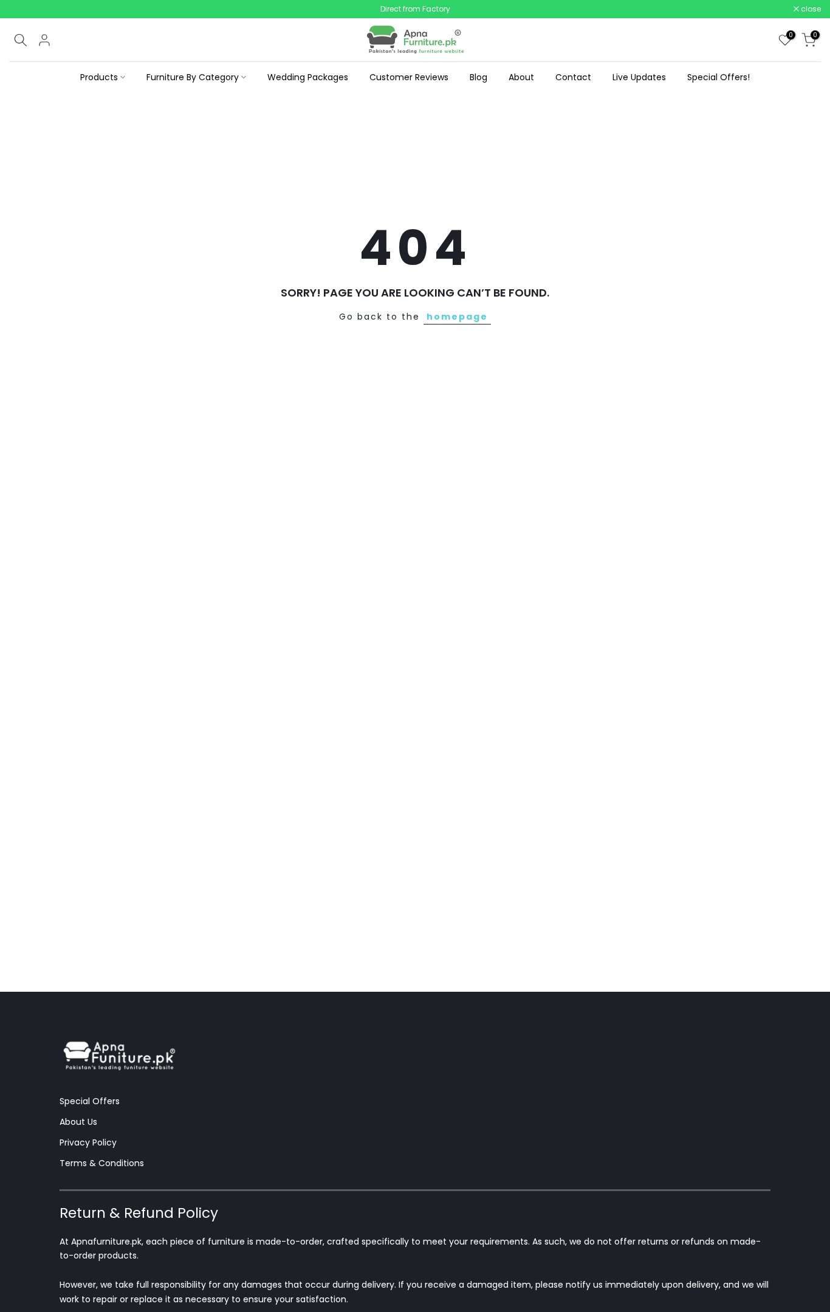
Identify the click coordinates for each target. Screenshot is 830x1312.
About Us (78, 1122)
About (521, 77)
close (25, 9)
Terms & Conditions (102, 1163)
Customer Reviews (408, 77)
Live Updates (639, 77)
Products (99, 77)
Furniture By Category (192, 77)
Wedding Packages (307, 77)
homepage (457, 317)
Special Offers (90, 1101)
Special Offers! (718, 77)
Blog (478, 77)
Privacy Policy (88, 1142)
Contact (573, 77)
